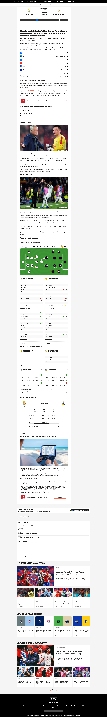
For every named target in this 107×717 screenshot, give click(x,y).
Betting (79, 705)
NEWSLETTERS (47, 1)
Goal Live (74, 705)
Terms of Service (38, 705)
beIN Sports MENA (62, 76)
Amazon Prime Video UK (61, 56)
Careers (52, 705)
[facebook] (50, 702)
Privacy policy (46, 705)
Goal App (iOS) (68, 705)
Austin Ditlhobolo (23, 24)
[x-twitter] (52, 702)
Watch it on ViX (55, 19)
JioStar (64, 66)
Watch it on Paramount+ (31, 19)
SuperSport (63, 69)
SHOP (66, 1)
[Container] (29, 12)
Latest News (53, 559)
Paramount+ (63, 53)
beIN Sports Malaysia (61, 73)
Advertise (31, 705)
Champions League (44, 8)
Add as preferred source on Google (80, 510)
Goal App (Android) (59, 705)
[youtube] (57, 702)
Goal (33, 715)
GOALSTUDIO (71, 1)
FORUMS (41, 1)
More (53, 610)
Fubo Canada (63, 63)
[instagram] (55, 702)
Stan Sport (63, 59)
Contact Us (25, 705)
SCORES (22, 1)
